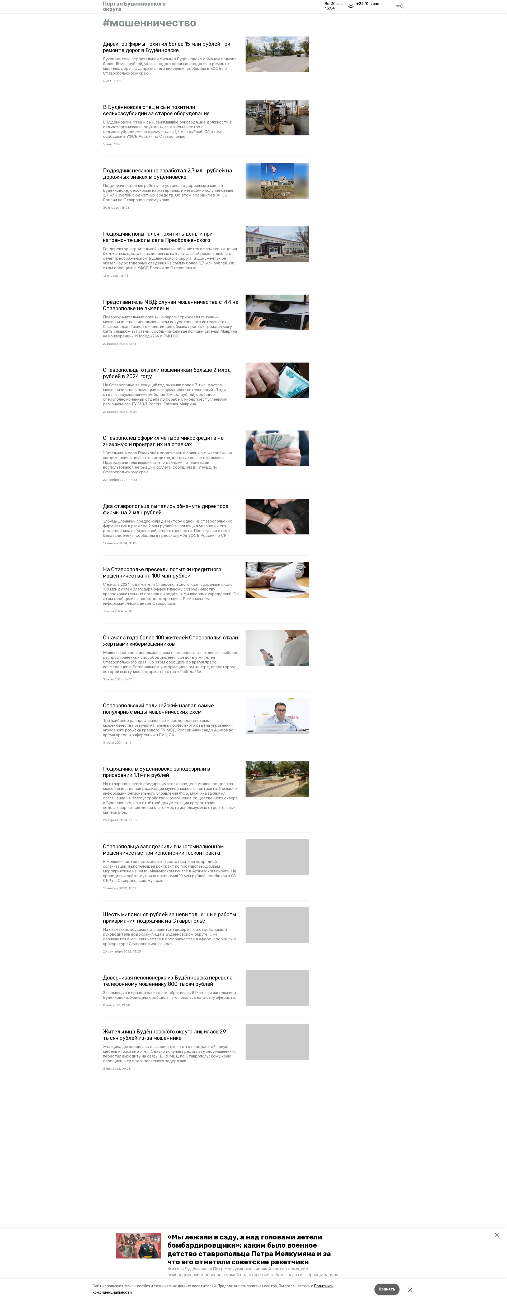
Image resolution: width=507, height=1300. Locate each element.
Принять (387, 1289)
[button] (138, 1245)
